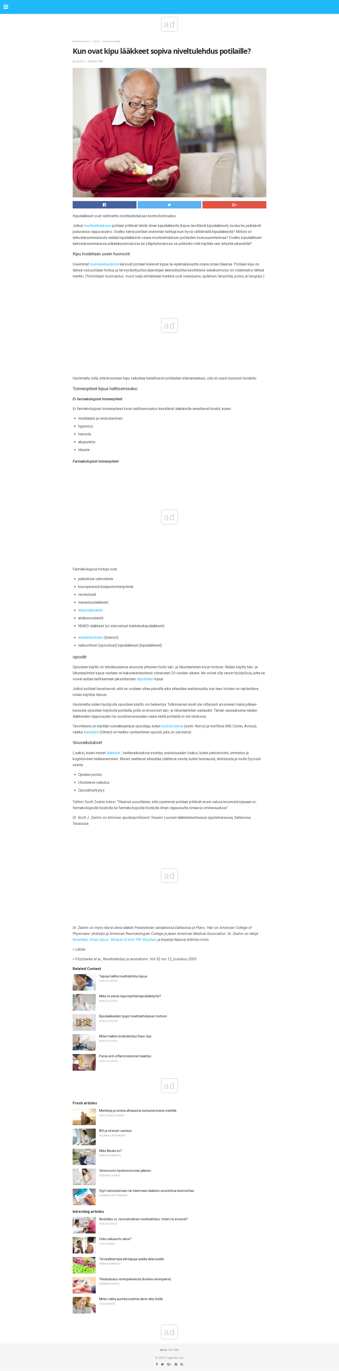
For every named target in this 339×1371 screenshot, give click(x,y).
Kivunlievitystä (111, 41)
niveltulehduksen (97, 225)
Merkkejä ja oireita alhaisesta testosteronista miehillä (137, 1110)
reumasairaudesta (104, 264)
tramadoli (91, 732)
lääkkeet (113, 753)
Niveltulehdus (81, 41)
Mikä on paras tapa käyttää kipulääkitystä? (130, 996)
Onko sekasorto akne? (115, 1239)
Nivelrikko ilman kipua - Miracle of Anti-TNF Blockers (115, 939)
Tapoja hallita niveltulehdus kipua (123, 976)
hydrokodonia (172, 726)
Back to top (169, 1350)
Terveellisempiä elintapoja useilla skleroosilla (131, 1259)
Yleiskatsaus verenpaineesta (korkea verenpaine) (135, 1279)
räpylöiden (145, 679)
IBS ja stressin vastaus (115, 1131)
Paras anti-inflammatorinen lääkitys (125, 1056)
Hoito (96, 41)
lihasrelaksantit (90, 610)
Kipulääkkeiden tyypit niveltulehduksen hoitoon (133, 1016)
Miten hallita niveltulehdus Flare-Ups (125, 1036)
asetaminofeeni (90, 637)
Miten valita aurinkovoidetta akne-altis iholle (131, 1299)
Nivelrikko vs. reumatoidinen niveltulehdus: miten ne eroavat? (143, 1219)
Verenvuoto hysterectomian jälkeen (125, 1170)
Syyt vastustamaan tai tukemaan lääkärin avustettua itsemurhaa (146, 1191)
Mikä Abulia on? (110, 1151)
